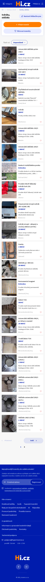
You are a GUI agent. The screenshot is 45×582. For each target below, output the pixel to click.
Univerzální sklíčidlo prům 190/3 (28, 50)
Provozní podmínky (9, 511)
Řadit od (6, 42)
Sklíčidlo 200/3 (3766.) (26, 417)
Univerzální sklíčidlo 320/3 (28, 128)
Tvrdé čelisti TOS (24, 338)
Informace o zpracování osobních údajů (16, 525)
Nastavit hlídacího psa (32, 16)
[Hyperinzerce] (23, 3)
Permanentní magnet (26, 281)
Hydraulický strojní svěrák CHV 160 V (28, 70)
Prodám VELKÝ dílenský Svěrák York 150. (27, 185)
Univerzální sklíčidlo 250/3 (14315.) (28, 358)
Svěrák (21, 110)
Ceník (19, 504)
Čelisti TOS (22, 300)
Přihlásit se (36, 4)
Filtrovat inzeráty (24, 31)
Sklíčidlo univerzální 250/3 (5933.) (28, 378)
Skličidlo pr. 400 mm (25, 263)
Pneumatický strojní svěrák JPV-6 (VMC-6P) (28, 205)
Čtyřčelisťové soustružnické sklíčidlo (29, 90)
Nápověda (36, 508)
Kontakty (22, 529)
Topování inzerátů (31, 504)
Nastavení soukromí (9, 515)
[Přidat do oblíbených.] (41, 63)
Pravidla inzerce (25, 511)
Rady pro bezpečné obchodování (14, 508)
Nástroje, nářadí (11, 10)
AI (29, 508)
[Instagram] (26, 566)
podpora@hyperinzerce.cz (14, 540)
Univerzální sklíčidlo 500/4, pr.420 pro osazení (28, 319)
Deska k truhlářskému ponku (29, 165)
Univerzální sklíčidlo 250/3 (28, 147)
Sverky (20, 244)
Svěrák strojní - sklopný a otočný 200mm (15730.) (28, 225)
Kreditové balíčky (8, 504)
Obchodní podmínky (9, 529)
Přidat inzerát (23, 24)
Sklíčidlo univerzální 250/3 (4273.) (28, 398)
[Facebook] (18, 566)
